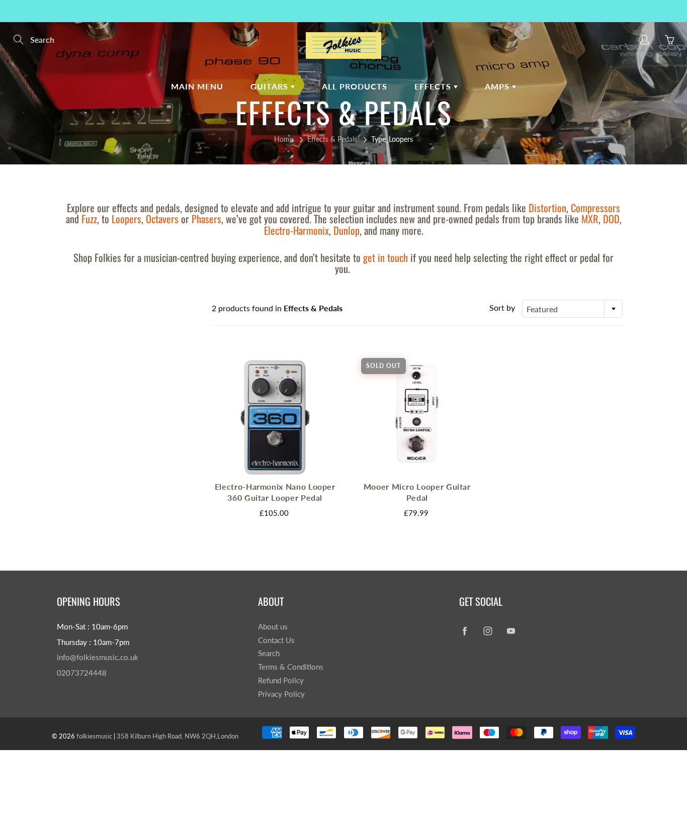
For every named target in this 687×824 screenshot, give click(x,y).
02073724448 (82, 673)
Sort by (502, 307)
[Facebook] (464, 630)
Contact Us (276, 640)
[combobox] (572, 309)
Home (283, 139)
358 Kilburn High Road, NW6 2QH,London (177, 736)
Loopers (126, 218)
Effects (434, 86)
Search (269, 653)
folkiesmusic (94, 736)
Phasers (206, 218)
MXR (589, 218)
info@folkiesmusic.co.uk (97, 657)
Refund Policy (281, 680)
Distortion (547, 207)
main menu (197, 86)
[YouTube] (511, 630)
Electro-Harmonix (296, 230)
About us (273, 626)
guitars (270, 86)
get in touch (385, 257)
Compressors (595, 207)
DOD (611, 218)
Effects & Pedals (332, 139)
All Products (354, 86)
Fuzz (89, 218)
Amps (498, 86)
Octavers (162, 218)
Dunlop (346, 230)
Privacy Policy (281, 694)
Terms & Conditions (290, 667)
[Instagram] (487, 630)
